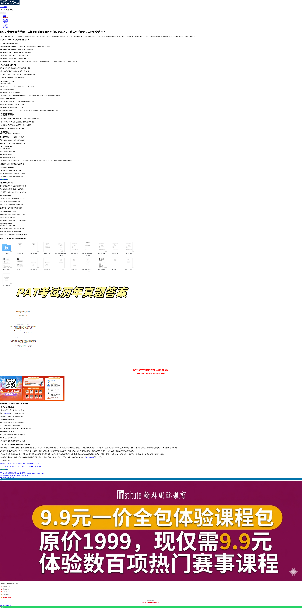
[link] (151, 607)
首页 (4, 16)
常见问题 (5, 27)
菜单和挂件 (3, 13)
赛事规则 (5, 19)
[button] (151, 479)
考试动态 (5, 24)
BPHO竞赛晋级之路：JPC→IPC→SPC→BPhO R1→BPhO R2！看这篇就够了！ (22, 466)
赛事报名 (5, 21)
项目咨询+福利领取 (5, 605)
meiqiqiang (10, 472)
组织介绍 (5, 26)
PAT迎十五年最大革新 (19, 472)
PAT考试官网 (3, 7)
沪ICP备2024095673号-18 (7, 477)
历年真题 (5, 22)
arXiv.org (7, 413)
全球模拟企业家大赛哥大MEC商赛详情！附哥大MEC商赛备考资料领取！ (20, 463)
